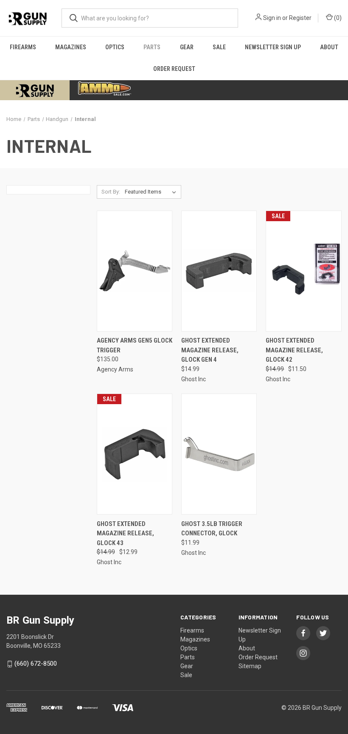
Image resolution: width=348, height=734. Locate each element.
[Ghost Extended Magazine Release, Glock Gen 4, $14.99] (219, 271)
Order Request (174, 68)
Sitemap (250, 666)
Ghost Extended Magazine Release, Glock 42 (294, 350)
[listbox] (152, 192)
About (329, 47)
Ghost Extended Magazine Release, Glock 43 (125, 533)
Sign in (272, 17)
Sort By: (110, 191)
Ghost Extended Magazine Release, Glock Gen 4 (210, 350)
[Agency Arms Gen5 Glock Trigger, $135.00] (134, 271)
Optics (114, 47)
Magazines (70, 47)
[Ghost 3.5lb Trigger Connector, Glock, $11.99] (219, 454)
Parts (151, 47)
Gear (187, 47)
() (337, 17)
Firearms (23, 47)
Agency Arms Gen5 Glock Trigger (134, 345)
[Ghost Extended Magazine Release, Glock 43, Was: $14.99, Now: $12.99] (134, 454)
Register (300, 17)
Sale (219, 47)
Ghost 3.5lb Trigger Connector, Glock (211, 528)
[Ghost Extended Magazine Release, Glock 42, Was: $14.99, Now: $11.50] (303, 271)
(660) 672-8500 (35, 664)
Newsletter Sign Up (273, 47)
